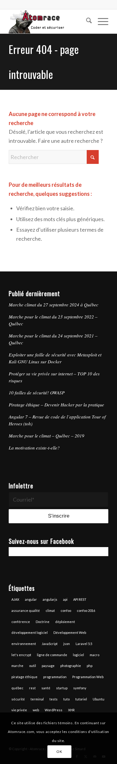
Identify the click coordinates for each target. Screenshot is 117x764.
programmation (55, 677)
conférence (20, 622)
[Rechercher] (86, 21)
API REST (79, 599)
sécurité (18, 699)
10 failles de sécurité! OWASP (36, 393)
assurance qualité (25, 610)
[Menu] (100, 21)
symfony (79, 688)
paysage (48, 666)
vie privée (19, 710)
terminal (37, 699)
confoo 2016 (86, 610)
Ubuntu (98, 699)
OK (59, 751)
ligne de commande (52, 655)
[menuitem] (86, 21)
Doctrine (43, 622)
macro (94, 655)
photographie (70, 666)
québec (17, 688)
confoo (66, 610)
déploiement (65, 622)
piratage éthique (24, 677)
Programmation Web (88, 677)
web (36, 710)
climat (50, 610)
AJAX (15, 599)
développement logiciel (29, 632)
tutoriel (81, 699)
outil (32, 666)
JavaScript (50, 644)
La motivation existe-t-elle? (34, 448)
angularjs (50, 599)
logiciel (78, 655)
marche (17, 666)
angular (31, 599)
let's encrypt (21, 655)
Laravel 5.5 (84, 644)
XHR (71, 710)
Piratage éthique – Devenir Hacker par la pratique (56, 405)
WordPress (53, 710)
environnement (23, 644)
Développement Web (69, 632)
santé (45, 688)
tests (54, 699)
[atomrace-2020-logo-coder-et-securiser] (48, 21)
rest (32, 688)
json (66, 644)
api (65, 599)
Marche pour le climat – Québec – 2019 (46, 436)
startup (62, 688)
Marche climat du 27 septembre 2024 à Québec (53, 305)
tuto (66, 699)
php (89, 666)
